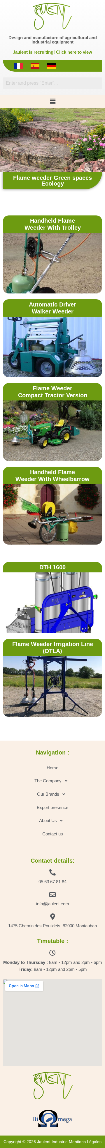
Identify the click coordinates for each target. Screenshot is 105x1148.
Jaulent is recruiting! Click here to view (52, 52)
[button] (52, 101)
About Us (48, 820)
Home (52, 767)
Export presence (52, 807)
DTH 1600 (52, 567)
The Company (48, 780)
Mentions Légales (85, 1141)
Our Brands (48, 794)
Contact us (52, 833)
